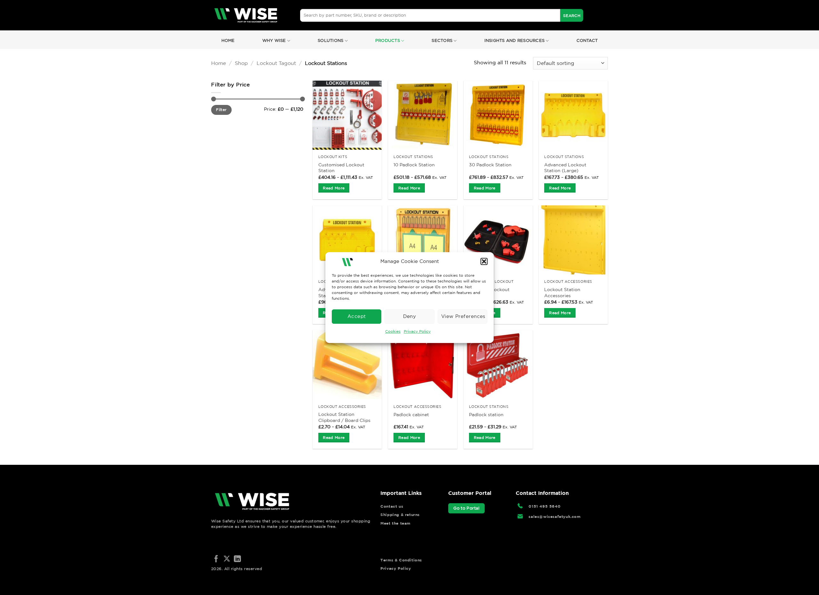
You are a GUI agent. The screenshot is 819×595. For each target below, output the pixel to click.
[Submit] (571, 15)
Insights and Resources (514, 40)
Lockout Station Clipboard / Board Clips (344, 417)
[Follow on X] (226, 559)
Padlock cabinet (411, 414)
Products (387, 40)
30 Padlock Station (490, 164)
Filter (221, 109)
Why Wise (274, 40)
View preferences (463, 316)
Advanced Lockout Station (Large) (565, 167)
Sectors (442, 40)
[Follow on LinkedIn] (237, 559)
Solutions (330, 40)
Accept (356, 316)
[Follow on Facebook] (216, 559)
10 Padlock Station (414, 164)
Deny (409, 316)
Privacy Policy (417, 331)
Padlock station (486, 414)
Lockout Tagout (276, 63)
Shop (241, 63)
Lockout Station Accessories (562, 292)
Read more (334, 188)
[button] (484, 261)
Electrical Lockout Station (489, 292)
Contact (587, 40)
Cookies (393, 331)
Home (228, 40)
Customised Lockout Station (341, 167)
